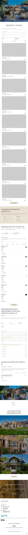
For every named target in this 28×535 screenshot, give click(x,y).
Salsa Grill (2, 265)
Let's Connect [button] (14, 493)
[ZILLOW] (19, 523)
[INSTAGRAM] (11, 523)
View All (14, 476)
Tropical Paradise (3, 256)
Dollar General (3, 294)
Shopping (10, 241)
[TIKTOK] (15, 523)
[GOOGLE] (17, 523)
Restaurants (6, 241)
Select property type (5, 31)
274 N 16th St (3, 247)
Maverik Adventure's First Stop (4, 246)
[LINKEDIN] (13, 523)
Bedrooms (3, 36)
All (2, 241)
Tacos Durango (3, 275)
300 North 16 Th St (4, 257)
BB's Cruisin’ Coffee (3, 284)
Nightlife (20, 241)
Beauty (17, 241)
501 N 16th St (3, 266)
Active (13, 241)
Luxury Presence (20, 527)
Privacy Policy (17, 531)
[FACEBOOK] (9, 523)
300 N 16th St (3, 285)
